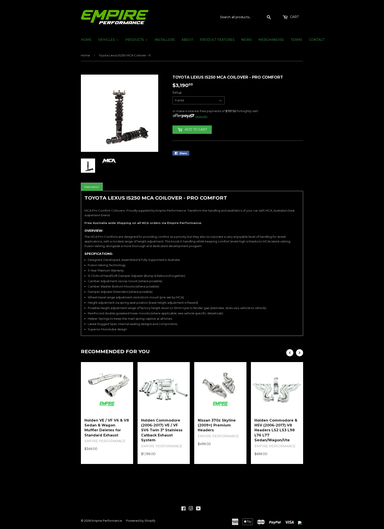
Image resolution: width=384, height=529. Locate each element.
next (299, 352)
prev (289, 352)
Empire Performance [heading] (105, 441)
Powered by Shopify (140, 520)
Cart (294, 17)
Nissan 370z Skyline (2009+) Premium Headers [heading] (217, 425)
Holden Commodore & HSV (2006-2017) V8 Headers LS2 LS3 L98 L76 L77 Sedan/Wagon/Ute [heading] (275, 430)
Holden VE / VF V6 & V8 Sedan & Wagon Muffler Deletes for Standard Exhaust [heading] (106, 427)
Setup (177, 93)
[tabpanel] (192, 263)
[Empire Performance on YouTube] (198, 509)
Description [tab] (91, 186)
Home (85, 55)
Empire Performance (107, 520)
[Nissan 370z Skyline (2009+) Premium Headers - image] (220, 388)
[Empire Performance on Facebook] (183, 509)
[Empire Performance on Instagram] (191, 509)
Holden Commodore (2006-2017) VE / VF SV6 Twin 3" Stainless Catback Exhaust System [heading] (161, 430)
